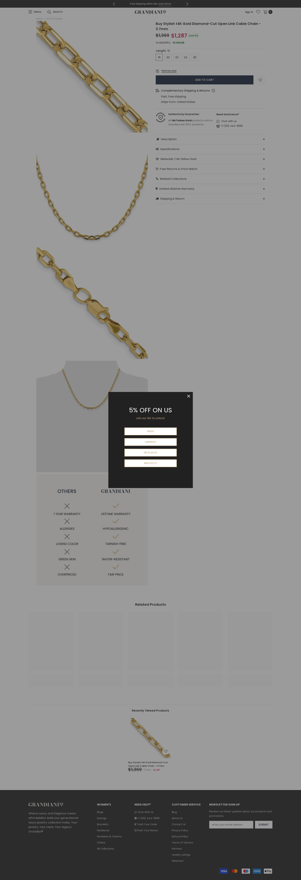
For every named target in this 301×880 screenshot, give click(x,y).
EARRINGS (150, 442)
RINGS (150, 431)
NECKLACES (150, 452)
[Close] (188, 396)
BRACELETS (150, 463)
